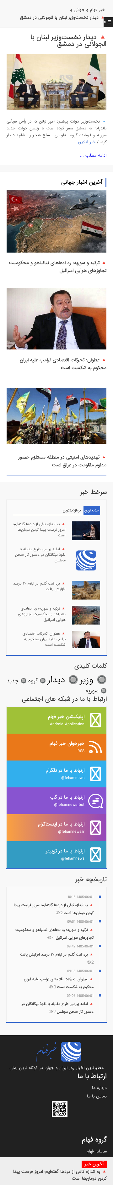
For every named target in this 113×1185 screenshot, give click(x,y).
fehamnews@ (65, 774)
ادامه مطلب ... (93, 155)
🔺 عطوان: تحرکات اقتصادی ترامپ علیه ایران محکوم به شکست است (63, 364)
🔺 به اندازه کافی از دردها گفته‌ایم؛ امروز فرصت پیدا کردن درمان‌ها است (39, 529)
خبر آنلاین (86, 142)
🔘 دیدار (62, 680)
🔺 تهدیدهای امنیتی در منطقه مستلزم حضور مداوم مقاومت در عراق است (62, 461)
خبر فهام (97, 9)
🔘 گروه (37, 681)
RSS (67, 747)
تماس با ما (97, 1096)
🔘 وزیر (93, 680)
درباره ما (99, 1087)
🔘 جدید (17, 681)
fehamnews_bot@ (67, 801)
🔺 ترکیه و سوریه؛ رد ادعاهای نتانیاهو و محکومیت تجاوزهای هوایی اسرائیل (42, 614)
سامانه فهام (97, 1151)
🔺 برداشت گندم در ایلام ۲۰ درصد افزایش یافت (39, 586)
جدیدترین (91, 510)
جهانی (79, 9)
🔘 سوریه (96, 691)
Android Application (66, 720)
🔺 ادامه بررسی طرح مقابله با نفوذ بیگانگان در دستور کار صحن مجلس (40, 554)
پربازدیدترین (72, 510)
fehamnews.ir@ (61, 828)
